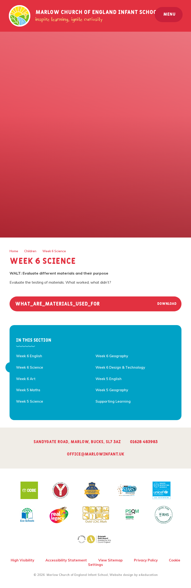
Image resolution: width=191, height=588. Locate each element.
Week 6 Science (54, 251)
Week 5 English (109, 379)
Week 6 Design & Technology (120, 367)
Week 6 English (29, 356)
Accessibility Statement (66, 560)
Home (14, 251)
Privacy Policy (146, 560)
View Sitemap (110, 560)
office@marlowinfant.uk (95, 454)
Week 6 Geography (112, 356)
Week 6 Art (25, 379)
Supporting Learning (113, 401)
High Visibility (22, 560)
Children (30, 251)
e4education (148, 575)
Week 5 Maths (28, 390)
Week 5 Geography (112, 390)
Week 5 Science (29, 401)
